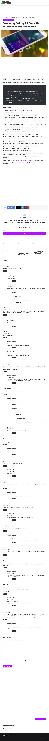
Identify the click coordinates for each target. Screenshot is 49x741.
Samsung (11, 20)
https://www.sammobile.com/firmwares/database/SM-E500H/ (18, 603)
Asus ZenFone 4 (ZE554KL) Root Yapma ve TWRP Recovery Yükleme (38, 252)
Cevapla (4, 270)
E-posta (4, 660)
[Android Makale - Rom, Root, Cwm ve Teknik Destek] (6, 2)
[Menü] (47, 3)
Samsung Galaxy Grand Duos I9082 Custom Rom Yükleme (25, 160)
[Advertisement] (24, 9)
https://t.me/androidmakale (24, 227)
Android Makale (10, 323)
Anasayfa (5, 17)
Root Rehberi (10, 17)
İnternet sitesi (28, 660)
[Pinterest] (28, 207)
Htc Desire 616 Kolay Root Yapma (8, 251)
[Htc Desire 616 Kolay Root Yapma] (9, 246)
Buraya (6, 112)
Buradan (6, 117)
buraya (33, 120)
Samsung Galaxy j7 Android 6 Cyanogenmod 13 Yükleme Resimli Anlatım (24, 253)
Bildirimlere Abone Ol (7, 728)
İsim (4, 655)
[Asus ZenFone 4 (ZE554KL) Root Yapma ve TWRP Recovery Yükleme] (39, 246)
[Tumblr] (25, 207)
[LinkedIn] (22, 207)
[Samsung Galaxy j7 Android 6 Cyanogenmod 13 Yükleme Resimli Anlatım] (24, 247)
